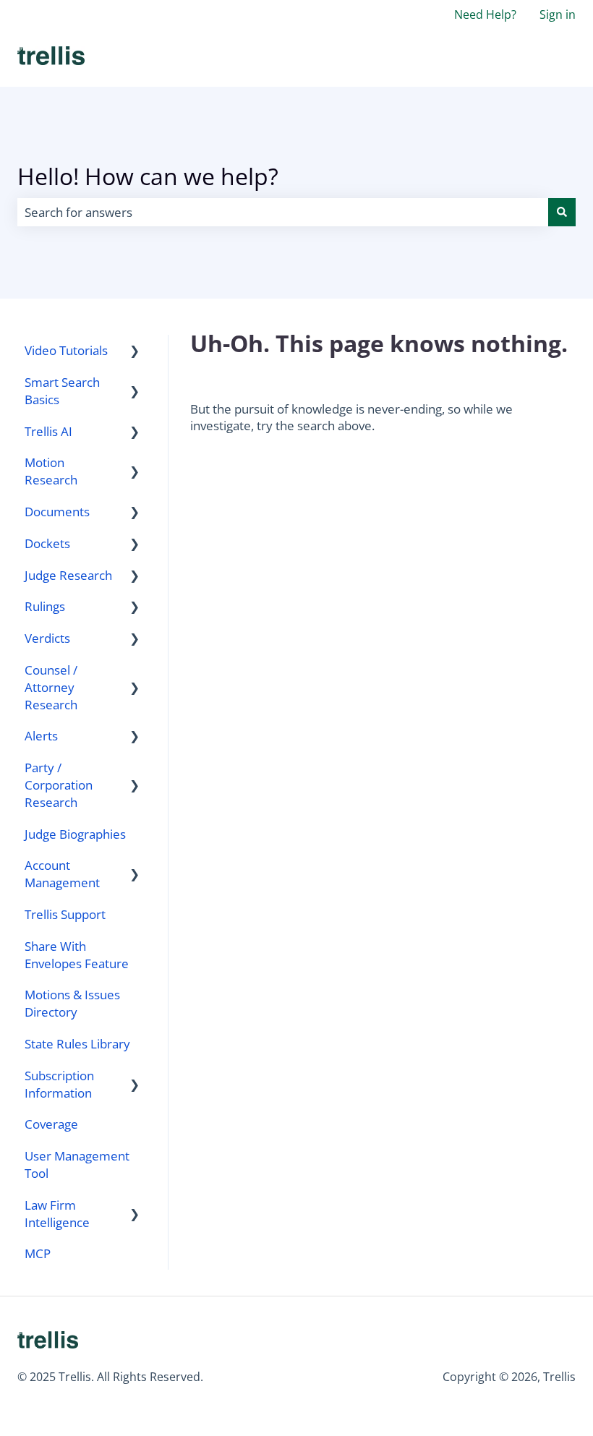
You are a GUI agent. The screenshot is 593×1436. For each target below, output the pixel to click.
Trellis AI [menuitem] (48, 431)
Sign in (557, 14)
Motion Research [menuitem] (51, 471)
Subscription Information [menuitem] (59, 1084)
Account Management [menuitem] (62, 874)
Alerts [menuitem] (41, 735)
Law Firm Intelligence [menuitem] (57, 1214)
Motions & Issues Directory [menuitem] (72, 1003)
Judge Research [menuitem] (68, 575)
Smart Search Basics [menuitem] (62, 391)
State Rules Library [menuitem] (77, 1043)
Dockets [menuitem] (47, 543)
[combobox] (282, 212)
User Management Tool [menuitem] (77, 1164)
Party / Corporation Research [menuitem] (59, 785)
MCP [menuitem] (38, 1253)
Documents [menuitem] (57, 511)
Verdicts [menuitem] (47, 638)
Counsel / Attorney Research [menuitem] (51, 687)
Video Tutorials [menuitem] (66, 350)
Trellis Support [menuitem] (65, 914)
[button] (134, 351)
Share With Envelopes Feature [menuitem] (77, 955)
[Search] (562, 212)
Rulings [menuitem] (45, 606)
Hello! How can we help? (147, 176)
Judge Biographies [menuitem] (75, 834)
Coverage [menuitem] (51, 1124)
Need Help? (485, 14)
